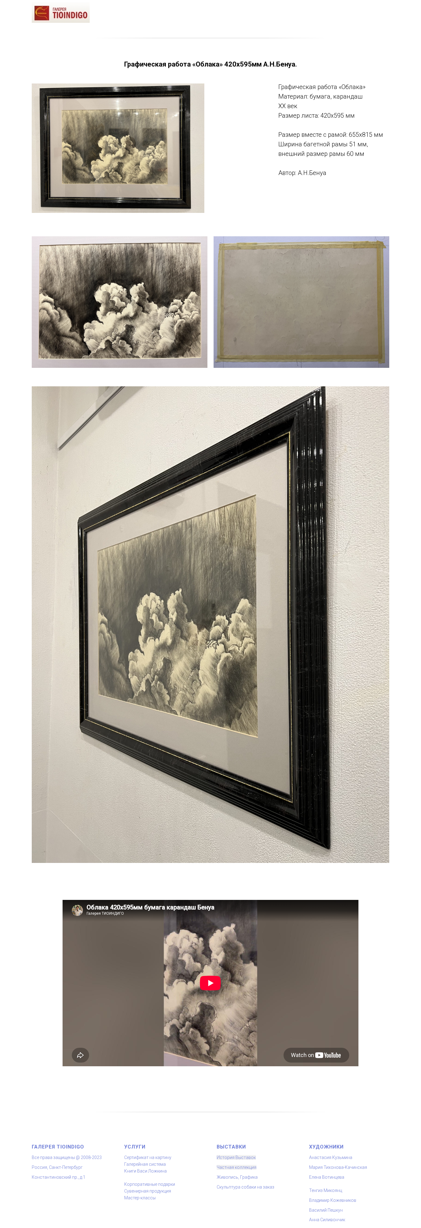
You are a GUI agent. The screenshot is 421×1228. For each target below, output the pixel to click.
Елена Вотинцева (326, 1177)
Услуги (134, 1147)
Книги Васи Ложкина (145, 1171)
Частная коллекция (236, 1167)
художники (326, 1147)
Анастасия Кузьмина (330, 1157)
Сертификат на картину (147, 1157)
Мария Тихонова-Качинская (338, 1167)
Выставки (231, 1147)
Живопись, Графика (237, 1177)
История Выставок (236, 1157)
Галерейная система (145, 1164)
